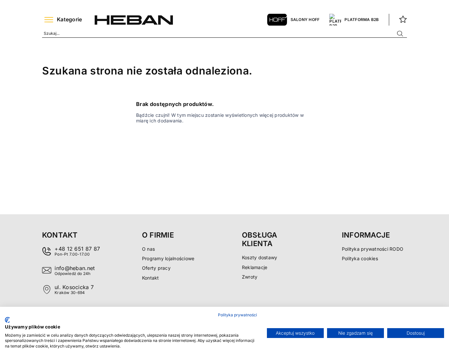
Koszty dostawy (259, 257)
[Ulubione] (403, 19)
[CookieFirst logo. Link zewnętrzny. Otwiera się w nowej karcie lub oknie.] (7, 320)
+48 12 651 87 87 (77, 248)
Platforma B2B (361, 19)
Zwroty (249, 277)
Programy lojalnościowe (168, 258)
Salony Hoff (305, 19)
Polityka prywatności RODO (372, 249)
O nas (148, 249)
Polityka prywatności (237, 314)
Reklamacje (254, 267)
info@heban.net (75, 268)
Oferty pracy (156, 268)
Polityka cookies (360, 258)
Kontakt (150, 278)
